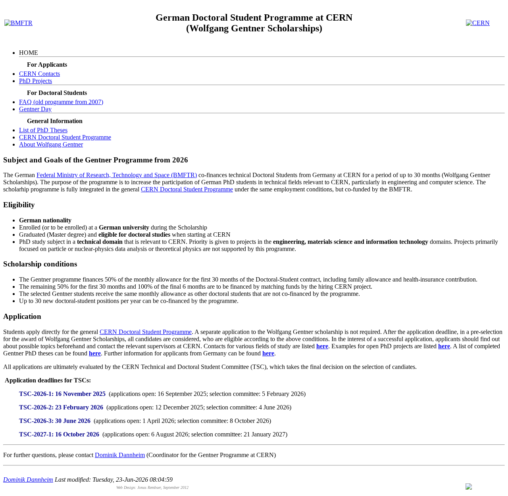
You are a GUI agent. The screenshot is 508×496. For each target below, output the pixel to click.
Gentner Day (35, 109)
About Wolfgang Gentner (51, 144)
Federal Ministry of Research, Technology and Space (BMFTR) (117, 175)
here (322, 346)
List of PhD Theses (43, 130)
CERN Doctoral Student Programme (65, 137)
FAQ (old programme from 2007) (61, 101)
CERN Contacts (39, 73)
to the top (484, 488)
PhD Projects (35, 80)
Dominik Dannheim (120, 455)
